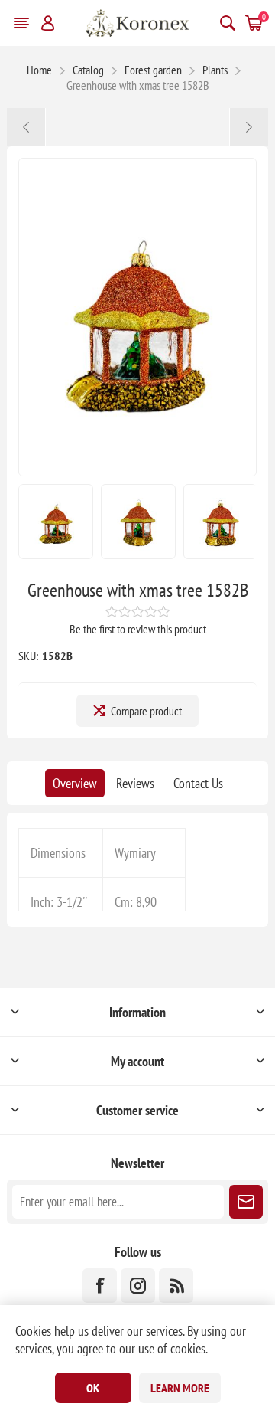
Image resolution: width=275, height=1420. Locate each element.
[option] (56, 521)
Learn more (179, 1387)
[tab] (75, 783)
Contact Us (198, 783)
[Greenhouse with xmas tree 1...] (26, 127)
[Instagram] (138, 1285)
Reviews (135, 783)
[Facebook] (99, 1285)
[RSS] (176, 1285)
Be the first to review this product (138, 628)
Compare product (146, 710)
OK (92, 1387)
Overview (75, 783)
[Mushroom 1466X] (248, 127)
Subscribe (246, 1202)
